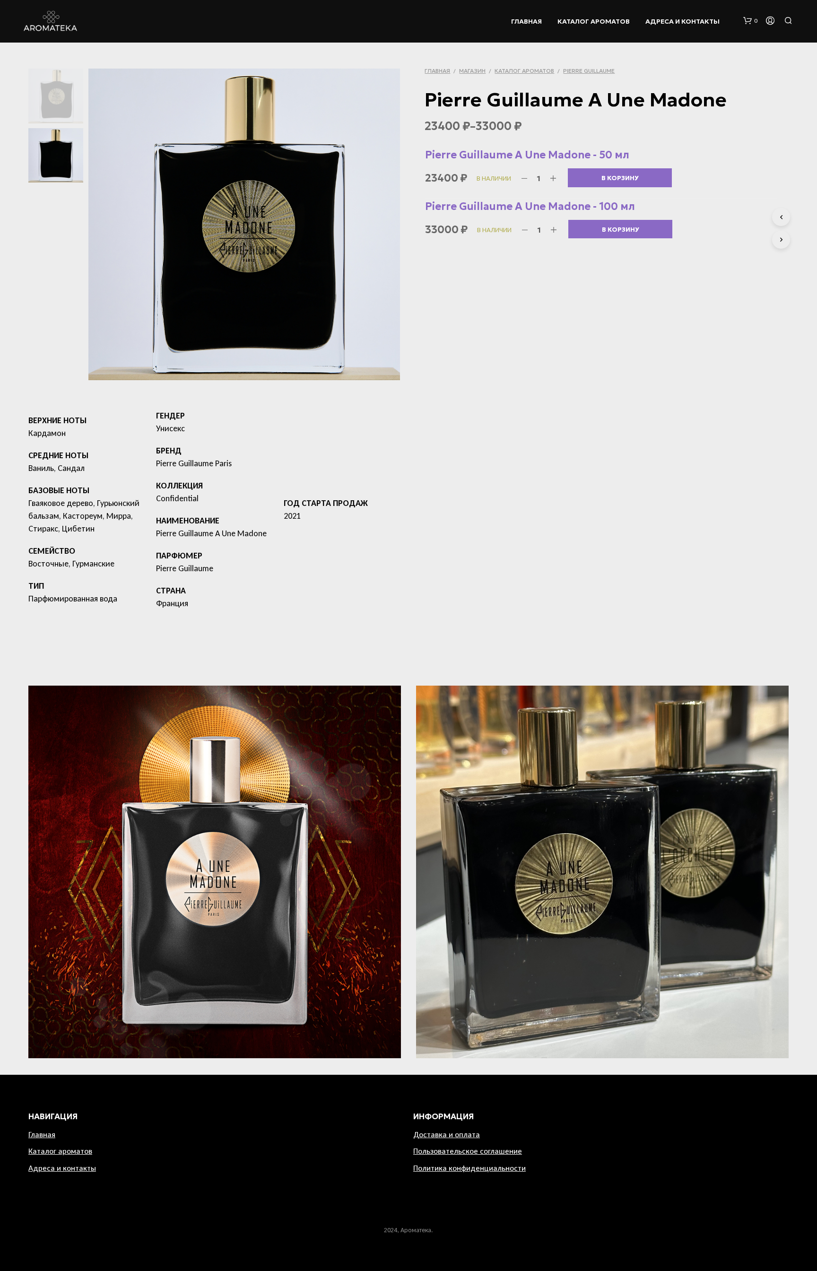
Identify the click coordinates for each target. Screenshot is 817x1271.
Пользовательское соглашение (467, 1151)
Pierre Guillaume (589, 70)
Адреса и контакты (682, 21)
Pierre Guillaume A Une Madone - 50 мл (527, 154)
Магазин (472, 70)
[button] (750, 21)
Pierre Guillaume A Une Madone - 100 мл (530, 206)
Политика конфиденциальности (469, 1168)
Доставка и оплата (446, 1135)
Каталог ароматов (593, 21)
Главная (526, 21)
